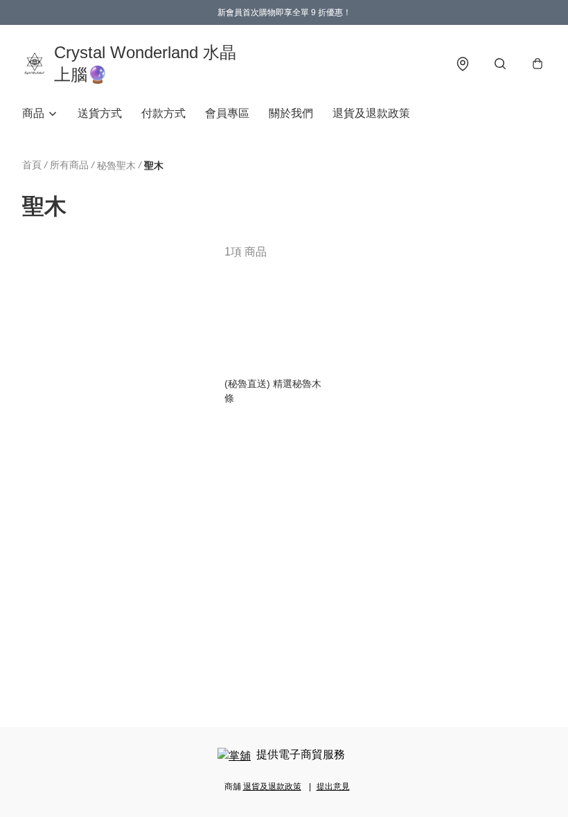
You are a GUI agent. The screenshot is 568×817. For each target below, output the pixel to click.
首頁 (32, 164)
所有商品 (69, 164)
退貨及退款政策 (371, 113)
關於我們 (291, 113)
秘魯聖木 (116, 165)
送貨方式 (100, 113)
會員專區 (227, 113)
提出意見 (333, 786)
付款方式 (163, 113)
